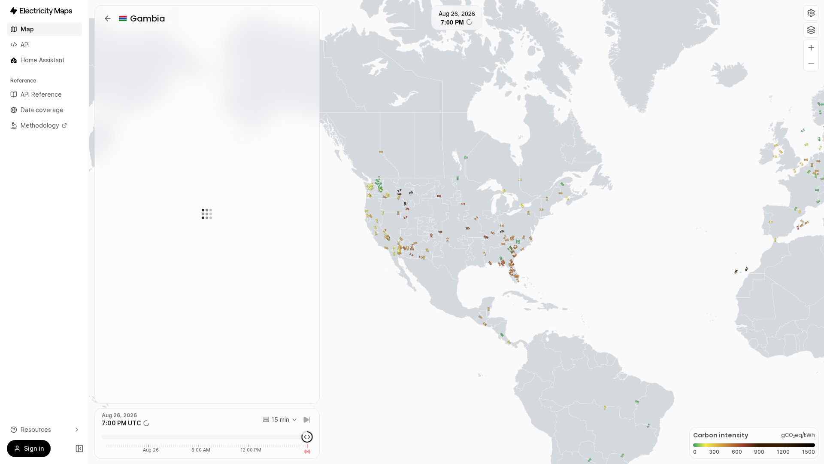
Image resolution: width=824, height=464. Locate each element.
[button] (811, 13)
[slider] (307, 437)
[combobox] (280, 420)
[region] (456, 232)
